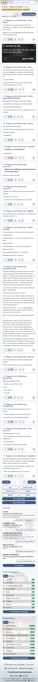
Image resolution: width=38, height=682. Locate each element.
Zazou (30, 67)
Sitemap (15, 676)
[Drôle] (15, 39)
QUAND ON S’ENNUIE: (11, 555)
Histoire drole (27, 487)
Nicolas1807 (7, 378)
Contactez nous (12, 668)
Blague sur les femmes (15, 20)
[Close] (34, 45)
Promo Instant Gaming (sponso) (20, 672)
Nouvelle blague (29, 14)
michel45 (31, 146)
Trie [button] (17, 14)
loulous (31, 123)
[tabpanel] (19, 593)
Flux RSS (24, 676)
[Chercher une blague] (35, 2)
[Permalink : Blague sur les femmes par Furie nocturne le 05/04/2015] (4, 428)
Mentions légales (27, 668)
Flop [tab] (12, 576)
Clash (28, 495)
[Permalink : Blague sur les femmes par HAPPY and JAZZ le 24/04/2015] (4, 227)
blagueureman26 (9, 268)
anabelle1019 (8, 406)
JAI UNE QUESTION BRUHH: (13, 533)
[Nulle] (5, 39)
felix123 (31, 357)
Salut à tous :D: (8, 545)
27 (24, 482)
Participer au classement (19, 612)
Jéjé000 (30, 211)
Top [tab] (6, 576)
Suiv (31, 482)
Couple (27, 491)
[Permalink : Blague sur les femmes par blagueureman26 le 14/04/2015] (4, 266)
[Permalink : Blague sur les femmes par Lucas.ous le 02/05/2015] (4, 164)
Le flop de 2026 (19, 502)
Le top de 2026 (20, 499)
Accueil (5, 7)
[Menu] (4, 2)
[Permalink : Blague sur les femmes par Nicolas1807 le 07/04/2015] (4, 376)
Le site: (5, 512)
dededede (31, 456)
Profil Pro (32, 680)
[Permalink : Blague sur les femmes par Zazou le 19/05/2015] (4, 67)
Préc (7, 482)
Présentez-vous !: (9, 523)
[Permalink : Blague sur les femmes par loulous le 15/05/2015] (4, 123)
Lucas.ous (7, 166)
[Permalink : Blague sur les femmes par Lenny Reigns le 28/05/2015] (4, 20)
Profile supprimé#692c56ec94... (18, 97)
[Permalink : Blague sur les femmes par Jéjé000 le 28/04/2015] (4, 211)
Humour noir (10, 491)
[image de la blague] (33, 39)
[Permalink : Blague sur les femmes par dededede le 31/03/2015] (4, 455)
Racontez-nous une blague (15, 664)
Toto (10, 487)
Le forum (19, 565)
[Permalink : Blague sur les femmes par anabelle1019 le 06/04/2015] (4, 404)
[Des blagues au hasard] (11, 2)
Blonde (10, 495)
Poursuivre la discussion (24, 520)
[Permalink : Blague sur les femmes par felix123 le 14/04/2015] (4, 356)
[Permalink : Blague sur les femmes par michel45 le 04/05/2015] (4, 146)
